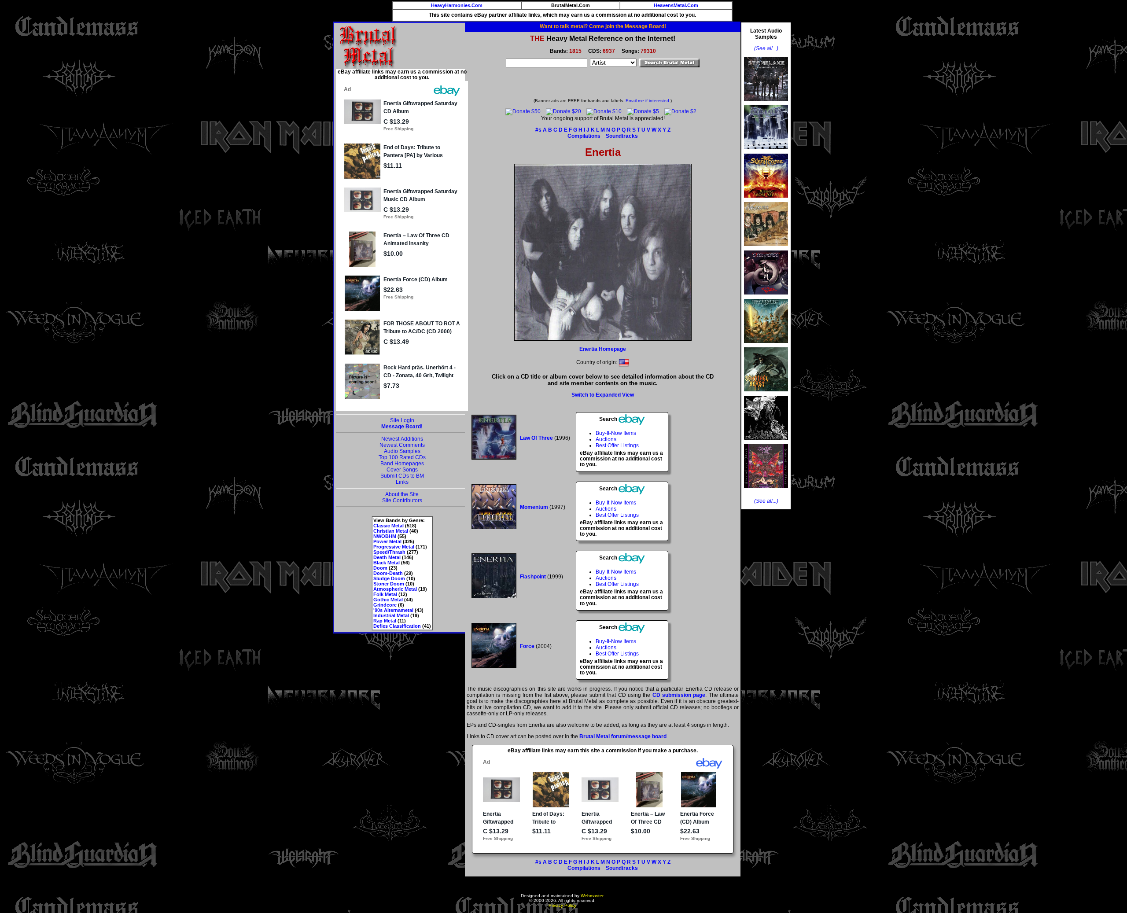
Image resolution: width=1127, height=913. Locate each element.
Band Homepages (402, 463)
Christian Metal (390, 531)
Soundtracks (622, 136)
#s (538, 130)
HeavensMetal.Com (676, 5)
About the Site (402, 494)
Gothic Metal (388, 599)
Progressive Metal (393, 546)
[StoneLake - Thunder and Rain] (766, 103)
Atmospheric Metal (395, 589)
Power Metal (387, 541)
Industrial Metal (391, 615)
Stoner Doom (388, 583)
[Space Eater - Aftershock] (766, 345)
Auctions (606, 439)
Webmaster (592, 895)
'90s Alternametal (393, 610)
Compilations (583, 136)
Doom (380, 568)
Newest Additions (402, 439)
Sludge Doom (389, 578)
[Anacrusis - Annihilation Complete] (766, 249)
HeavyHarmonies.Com (456, 5)
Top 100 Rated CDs (402, 457)
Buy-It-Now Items (616, 433)
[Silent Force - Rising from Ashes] (766, 200)
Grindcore (385, 604)
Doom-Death (388, 573)
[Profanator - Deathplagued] (766, 442)
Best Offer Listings (617, 445)
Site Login (402, 420)
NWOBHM (384, 536)
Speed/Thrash (389, 552)
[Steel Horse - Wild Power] (766, 297)
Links (402, 482)
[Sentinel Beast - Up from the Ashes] (766, 394)
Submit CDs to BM (402, 476)
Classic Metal (388, 525)
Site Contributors (402, 500)
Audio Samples (402, 451)
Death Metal (387, 557)
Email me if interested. (648, 100)
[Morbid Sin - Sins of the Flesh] (766, 491)
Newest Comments (402, 445)
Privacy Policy (562, 905)
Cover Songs (402, 470)
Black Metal (386, 562)
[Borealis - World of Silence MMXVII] (766, 152)
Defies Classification (397, 626)
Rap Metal (384, 620)
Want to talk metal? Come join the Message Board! (603, 26)
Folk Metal (385, 594)
